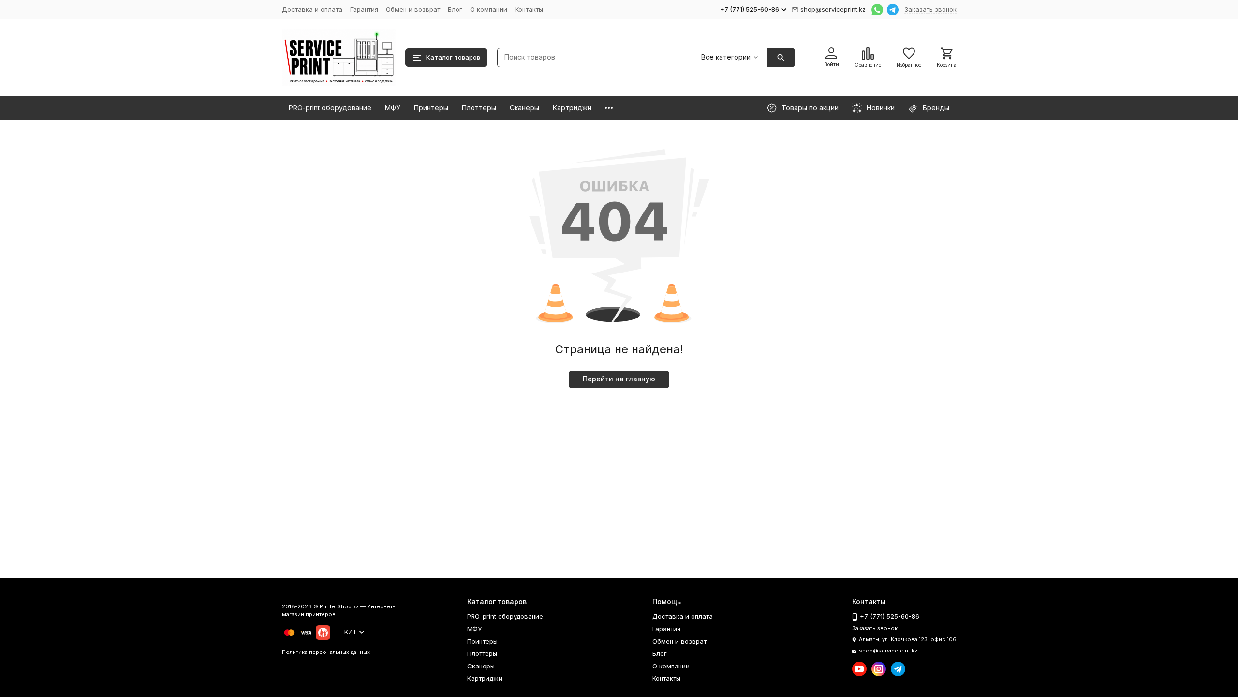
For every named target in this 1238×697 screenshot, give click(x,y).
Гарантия (364, 9)
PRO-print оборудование (330, 108)
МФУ (392, 108)
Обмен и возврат (413, 9)
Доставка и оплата (312, 9)
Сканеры (524, 108)
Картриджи (572, 108)
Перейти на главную (619, 379)
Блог (455, 9)
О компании (488, 9)
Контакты (529, 9)
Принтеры (431, 108)
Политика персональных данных (326, 652)
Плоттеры (479, 108)
